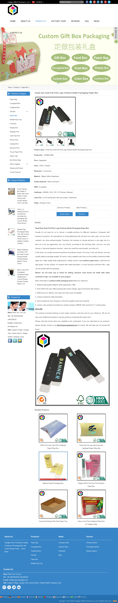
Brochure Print (14, 148)
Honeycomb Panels (16, 168)
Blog (60, 555)
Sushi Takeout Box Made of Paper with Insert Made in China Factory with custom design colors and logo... (23, 196)
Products (40, 21)
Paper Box (24, 87)
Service (89, 537)
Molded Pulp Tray (16, 119)
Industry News (63, 547)
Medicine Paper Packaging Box (53, 483)
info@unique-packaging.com (18, 580)
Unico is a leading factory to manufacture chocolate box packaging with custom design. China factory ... (23, 216)
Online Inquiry (64, 214)
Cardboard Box (15, 107)
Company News (64, 543)
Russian (83, 597)
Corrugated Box (15, 103)
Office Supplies (15, 164)
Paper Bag (13, 99)
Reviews (75, 21)
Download (62, 551)
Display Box (14, 128)
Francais (31, 597)
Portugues (49, 597)
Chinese (5, 597)
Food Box (13, 124)
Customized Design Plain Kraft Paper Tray (53, 521)
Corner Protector (15, 172)
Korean (67, 597)
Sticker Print (14, 140)
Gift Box (12, 111)
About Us (25, 21)
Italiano (40, 597)
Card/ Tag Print (15, 136)
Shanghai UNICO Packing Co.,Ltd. (85, 601)
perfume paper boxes (91, 260)
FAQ (87, 21)
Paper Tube (14, 156)
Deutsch (14, 597)
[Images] (55, 117)
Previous (2, 54)
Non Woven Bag (15, 160)
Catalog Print (14, 144)
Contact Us (16, 33)
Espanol (23, 597)
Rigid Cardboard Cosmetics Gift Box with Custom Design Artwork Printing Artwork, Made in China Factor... (23, 256)
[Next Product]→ (82, 208)
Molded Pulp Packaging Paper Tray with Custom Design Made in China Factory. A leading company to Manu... (23, 236)
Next (115, 54)
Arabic (75, 597)
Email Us (82, 214)
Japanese (58, 597)
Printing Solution (91, 543)
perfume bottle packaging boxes (61, 281)
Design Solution (91, 551)
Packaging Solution (92, 547)
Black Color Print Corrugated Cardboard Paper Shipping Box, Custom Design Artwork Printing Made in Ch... (23, 277)
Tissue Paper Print (16, 152)
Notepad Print (14, 132)
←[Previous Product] (63, 208)
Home (13, 21)
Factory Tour (58, 21)
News (96, 21)
